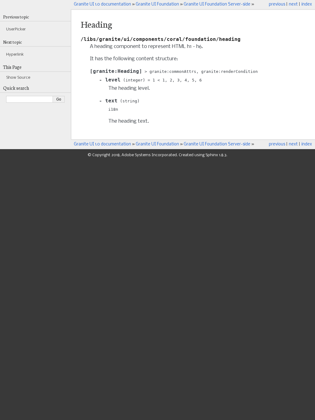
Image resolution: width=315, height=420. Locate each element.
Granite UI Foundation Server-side (217, 4)
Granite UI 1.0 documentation (102, 4)
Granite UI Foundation (157, 4)
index (306, 4)
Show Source (18, 78)
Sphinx (211, 155)
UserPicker (16, 29)
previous (277, 4)
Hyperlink (15, 55)
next (293, 4)
